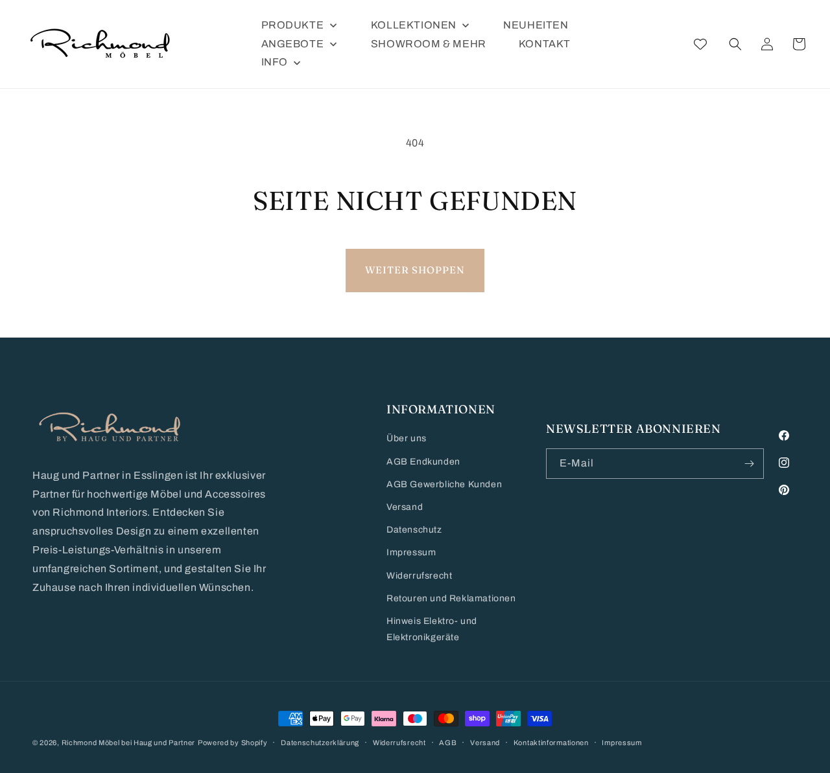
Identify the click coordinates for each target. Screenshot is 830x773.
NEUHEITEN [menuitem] (535, 24)
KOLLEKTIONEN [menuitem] (413, 24)
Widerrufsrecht (419, 576)
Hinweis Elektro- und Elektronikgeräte (431, 629)
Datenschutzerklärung (320, 742)
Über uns (406, 438)
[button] (735, 44)
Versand (404, 507)
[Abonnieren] (749, 463)
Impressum (411, 552)
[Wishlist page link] (700, 44)
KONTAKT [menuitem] (545, 43)
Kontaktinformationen (551, 742)
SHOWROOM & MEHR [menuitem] (428, 43)
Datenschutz (414, 530)
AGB (447, 742)
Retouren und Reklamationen (451, 598)
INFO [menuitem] (274, 61)
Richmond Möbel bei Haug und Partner (129, 742)
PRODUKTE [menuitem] (292, 24)
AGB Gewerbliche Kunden (444, 484)
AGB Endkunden (423, 462)
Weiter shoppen (415, 270)
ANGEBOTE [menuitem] (292, 43)
